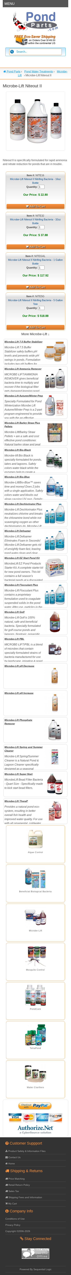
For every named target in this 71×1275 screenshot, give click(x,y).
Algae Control (35, 852)
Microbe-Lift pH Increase (18, 693)
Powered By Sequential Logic (36, 1269)
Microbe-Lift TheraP (16, 801)
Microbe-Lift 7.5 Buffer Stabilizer (23, 341)
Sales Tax (13, 1191)
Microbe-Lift (35, 931)
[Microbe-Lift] (35, 917)
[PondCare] (35, 995)
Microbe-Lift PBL (14, 639)
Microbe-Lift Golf (14, 612)
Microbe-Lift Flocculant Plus (21, 584)
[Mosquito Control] (35, 956)
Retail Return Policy (19, 1185)
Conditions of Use (15, 1218)
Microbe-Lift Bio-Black (17, 450)
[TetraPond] (35, 1034)
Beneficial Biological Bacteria (35, 891)
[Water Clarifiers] (35, 1074)
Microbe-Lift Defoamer (17, 530)
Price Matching (16, 1178)
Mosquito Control (35, 970)
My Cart (12, 1203)
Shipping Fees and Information (25, 1197)
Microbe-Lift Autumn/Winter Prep (23, 395)
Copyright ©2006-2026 (17, 1231)
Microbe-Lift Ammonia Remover (22, 368)
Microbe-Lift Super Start (18, 774)
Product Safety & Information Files (26, 1151)
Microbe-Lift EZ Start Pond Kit (22, 558)
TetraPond (35, 1048)
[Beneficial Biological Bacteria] (35, 878)
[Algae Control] (35, 839)
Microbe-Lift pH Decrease (19, 666)
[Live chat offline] (35, 1258)
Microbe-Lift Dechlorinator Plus (22, 504)
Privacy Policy (12, 1225)
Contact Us (14, 1157)
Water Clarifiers (35, 1087)
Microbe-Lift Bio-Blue (17, 476)
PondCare (35, 1009)
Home (11, 1163)
